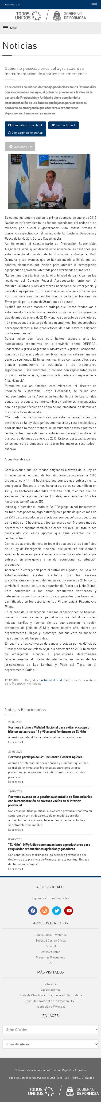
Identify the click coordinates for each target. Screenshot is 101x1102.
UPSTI (50, 963)
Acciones (20, 146)
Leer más (15, 742)
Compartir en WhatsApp (27, 132)
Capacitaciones (50, 989)
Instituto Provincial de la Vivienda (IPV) (50, 1001)
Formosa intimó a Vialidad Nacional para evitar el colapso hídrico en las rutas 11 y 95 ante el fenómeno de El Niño (48, 729)
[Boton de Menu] (94, 4)
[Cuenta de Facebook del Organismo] (32, 910)
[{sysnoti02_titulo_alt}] (49, 181)
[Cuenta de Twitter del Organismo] (56, 910)
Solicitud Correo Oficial (50, 940)
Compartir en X (65, 125)
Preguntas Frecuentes (50, 957)
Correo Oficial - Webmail (51, 935)
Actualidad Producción (55, 680)
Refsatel (50, 946)
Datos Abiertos (50, 952)
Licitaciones (50, 984)
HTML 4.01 (78, 1077)
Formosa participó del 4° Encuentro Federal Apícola (45, 757)
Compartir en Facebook (27, 125)
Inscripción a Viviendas (51, 1006)
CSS (66, 1077)
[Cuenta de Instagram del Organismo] (44, 910)
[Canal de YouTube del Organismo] (68, 910)
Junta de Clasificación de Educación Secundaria (50, 995)
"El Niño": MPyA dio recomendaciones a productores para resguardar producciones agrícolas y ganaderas (49, 846)
